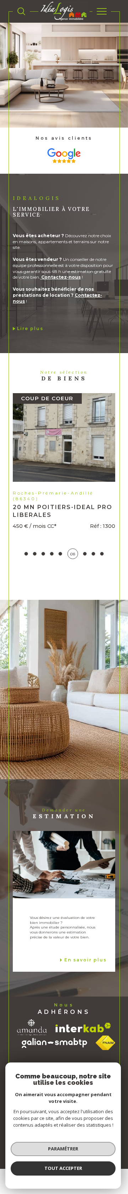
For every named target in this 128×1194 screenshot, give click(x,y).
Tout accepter (63, 1168)
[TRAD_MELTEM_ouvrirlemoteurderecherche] (21, 11)
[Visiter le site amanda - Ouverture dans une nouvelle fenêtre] (32, 1048)
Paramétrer (63, 1148)
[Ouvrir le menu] (101, 11)
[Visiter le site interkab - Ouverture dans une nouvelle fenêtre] (83, 1048)
